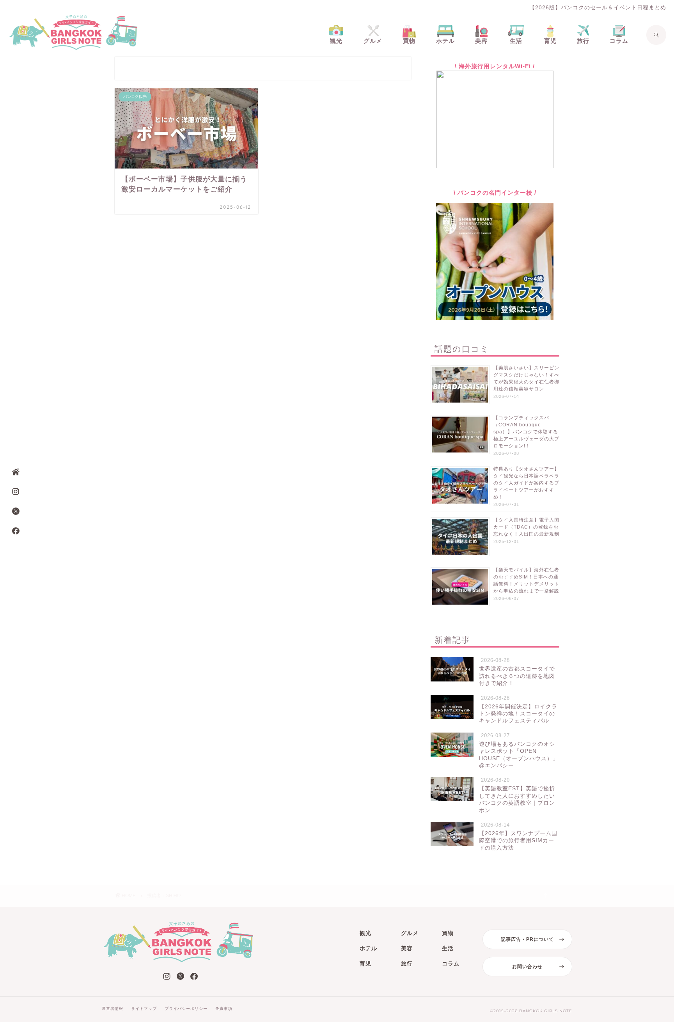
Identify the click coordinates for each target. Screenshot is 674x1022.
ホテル (368, 948)
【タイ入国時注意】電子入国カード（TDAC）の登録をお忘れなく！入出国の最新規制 (526, 527)
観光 (365, 933)
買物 (448, 933)
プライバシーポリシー (186, 1008)
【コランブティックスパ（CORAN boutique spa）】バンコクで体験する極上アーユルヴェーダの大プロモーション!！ (526, 432)
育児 (365, 963)
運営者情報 (112, 1008)
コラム (450, 963)
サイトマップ (144, 1008)
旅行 (407, 963)
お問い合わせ (527, 966)
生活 (448, 948)
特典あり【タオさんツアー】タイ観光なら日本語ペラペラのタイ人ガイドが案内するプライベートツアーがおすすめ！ (526, 483)
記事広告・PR (527, 939)
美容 (407, 948)
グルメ (410, 933)
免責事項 (223, 1008)
